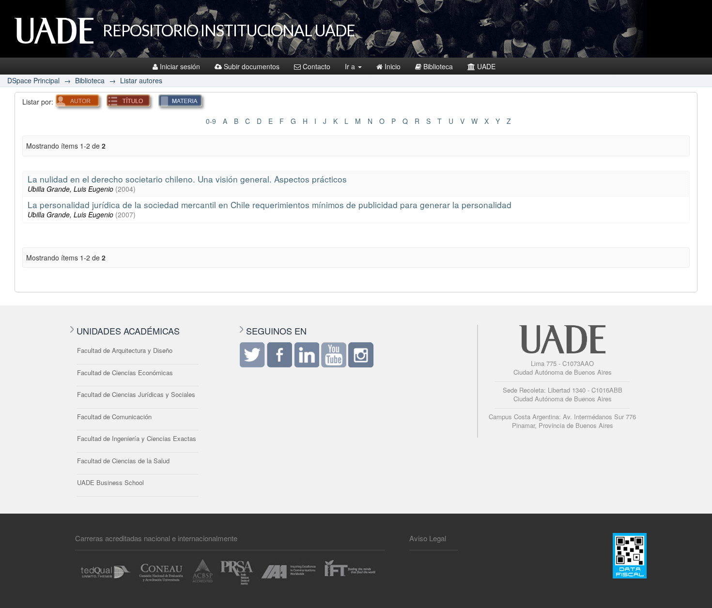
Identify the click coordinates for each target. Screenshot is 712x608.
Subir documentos (251, 66)
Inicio (393, 66)
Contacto (316, 66)
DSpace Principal (33, 80)
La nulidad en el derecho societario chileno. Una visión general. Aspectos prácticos (187, 179)
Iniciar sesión (180, 66)
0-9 (211, 121)
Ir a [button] (351, 66)
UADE (486, 66)
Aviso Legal (427, 538)
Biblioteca (438, 66)
